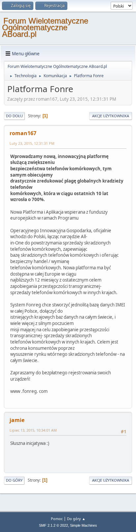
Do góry (14, 480)
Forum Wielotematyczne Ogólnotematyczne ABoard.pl (45, 27)
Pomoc (57, 518)
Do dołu (14, 115)
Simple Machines (83, 525)
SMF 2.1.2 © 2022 (53, 525)
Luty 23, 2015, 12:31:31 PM (32, 143)
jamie (17, 420)
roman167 (23, 133)
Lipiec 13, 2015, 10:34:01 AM (33, 430)
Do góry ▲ (76, 518)
